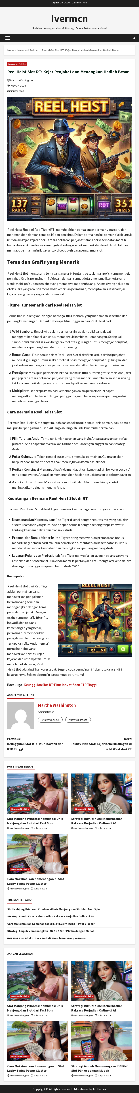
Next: (101, 744)
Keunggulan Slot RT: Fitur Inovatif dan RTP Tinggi (60, 685)
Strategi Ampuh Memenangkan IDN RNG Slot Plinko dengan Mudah (50, 931)
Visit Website (50, 719)
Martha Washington (21, 80)
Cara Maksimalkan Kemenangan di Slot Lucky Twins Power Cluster (50, 923)
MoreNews (81, 1089)
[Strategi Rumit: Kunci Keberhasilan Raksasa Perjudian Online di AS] (101, 794)
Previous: (35, 744)
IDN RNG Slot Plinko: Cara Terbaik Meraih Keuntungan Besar (46, 938)
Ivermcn (69, 18)
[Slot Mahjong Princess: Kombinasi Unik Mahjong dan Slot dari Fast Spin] (37, 794)
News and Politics (17, 64)
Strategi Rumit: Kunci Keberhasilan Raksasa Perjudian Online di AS (50, 916)
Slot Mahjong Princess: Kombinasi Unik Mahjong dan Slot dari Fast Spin (53, 909)
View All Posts (78, 719)
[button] (7, 38)
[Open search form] (134, 37)
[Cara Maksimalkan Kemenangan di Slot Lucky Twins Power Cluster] (37, 854)
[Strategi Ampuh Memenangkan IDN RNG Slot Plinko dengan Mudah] (101, 1041)
